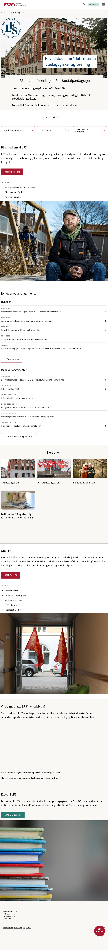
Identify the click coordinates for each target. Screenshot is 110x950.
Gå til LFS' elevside (12, 814)
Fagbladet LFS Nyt (13, 609)
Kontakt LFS (7, 918)
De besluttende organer (16, 595)
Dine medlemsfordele (15, 192)
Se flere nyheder (11, 359)
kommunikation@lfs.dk (24, 778)
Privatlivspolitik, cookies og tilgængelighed (17, 928)
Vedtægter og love (13, 600)
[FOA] (15, 5)
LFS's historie (11, 605)
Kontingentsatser (13, 196)
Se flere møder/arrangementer (18, 436)
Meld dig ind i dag (12, 171)
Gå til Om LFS (10, 575)
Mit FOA (95, 4)
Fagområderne (11, 590)
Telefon (9, 916)
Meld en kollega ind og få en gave (20, 187)
